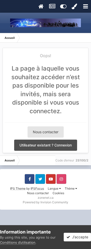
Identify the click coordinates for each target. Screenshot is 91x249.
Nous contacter (45, 132)
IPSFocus (37, 188)
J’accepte (79, 237)
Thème (70, 188)
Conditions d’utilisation (17, 242)
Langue (53, 188)
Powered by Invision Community (45, 202)
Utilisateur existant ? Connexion (45, 145)
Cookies (58, 193)
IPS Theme (18, 188)
